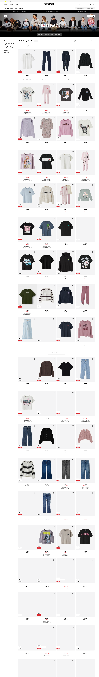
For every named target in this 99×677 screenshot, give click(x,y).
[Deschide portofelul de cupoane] (79, 4)
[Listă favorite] (90, 4)
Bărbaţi (11, 4)
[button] (79, 41)
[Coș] (94, 4)
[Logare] (82, 4)
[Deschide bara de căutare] (76, 8)
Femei (5, 4)
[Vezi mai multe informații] (27, 80)
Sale (25, 45)
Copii (17, 4)
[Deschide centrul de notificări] (86, 4)
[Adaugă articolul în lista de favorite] (34, 51)
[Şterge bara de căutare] (93, 8)
